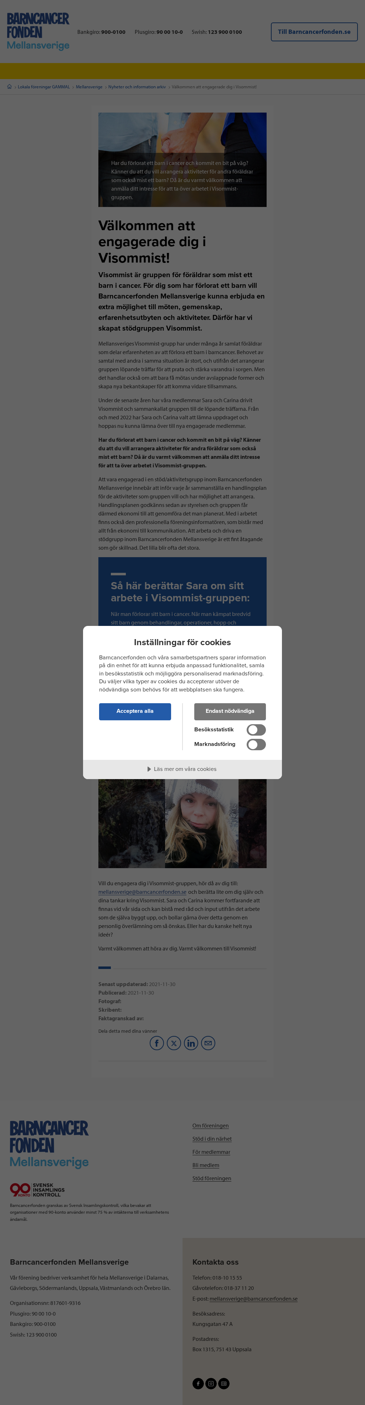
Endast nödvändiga (230, 711)
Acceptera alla (135, 711)
